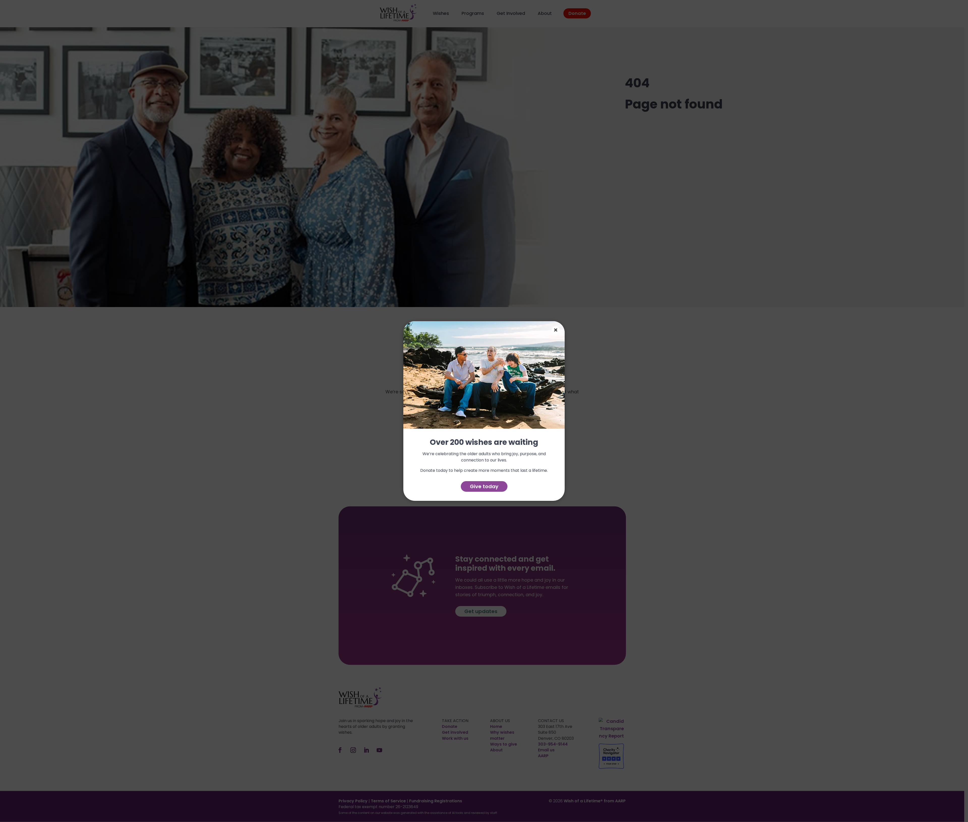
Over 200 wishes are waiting (484, 443)
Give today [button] (484, 486)
